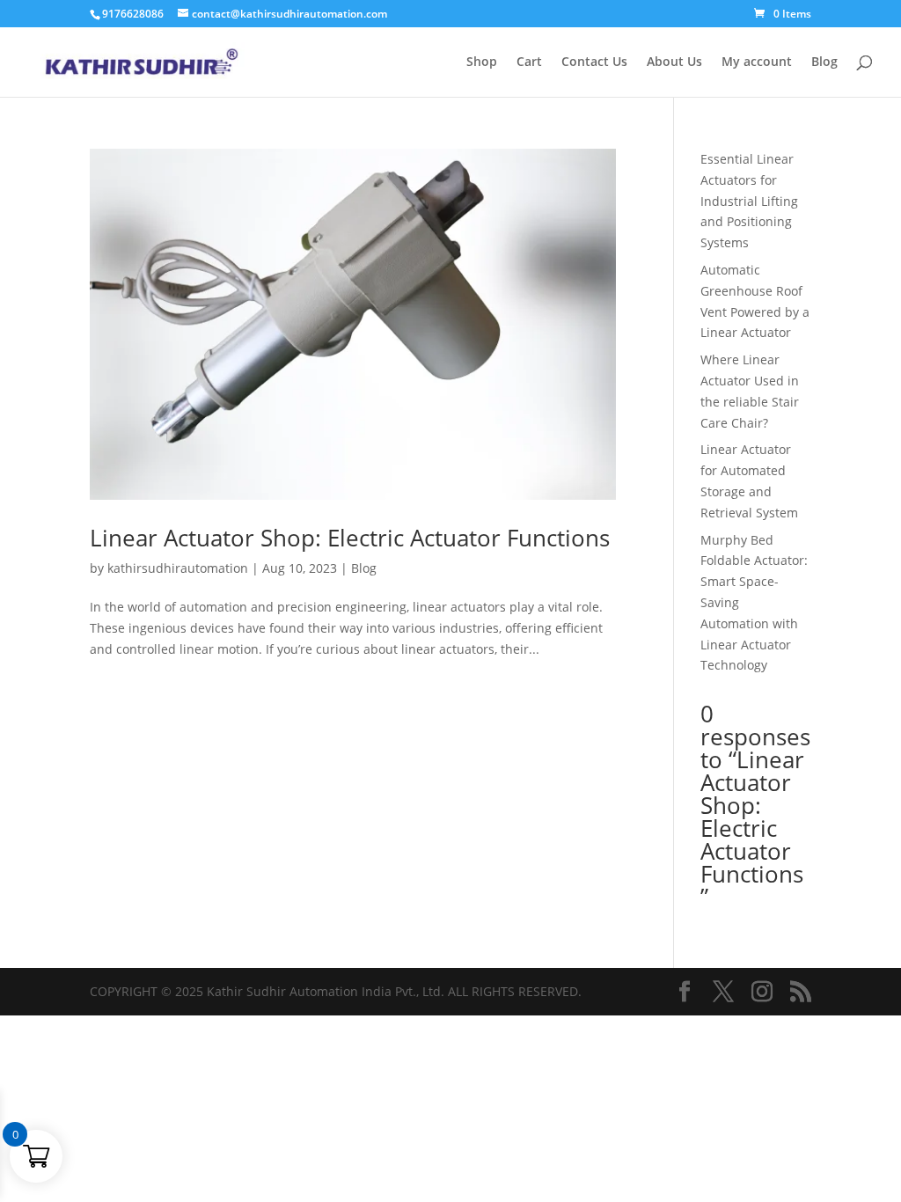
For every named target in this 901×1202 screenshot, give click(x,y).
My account (757, 62)
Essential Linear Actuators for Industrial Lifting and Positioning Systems (749, 200)
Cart (529, 62)
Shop (481, 62)
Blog (824, 62)
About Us (674, 62)
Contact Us (594, 62)
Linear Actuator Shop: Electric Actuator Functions (350, 537)
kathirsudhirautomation (177, 568)
